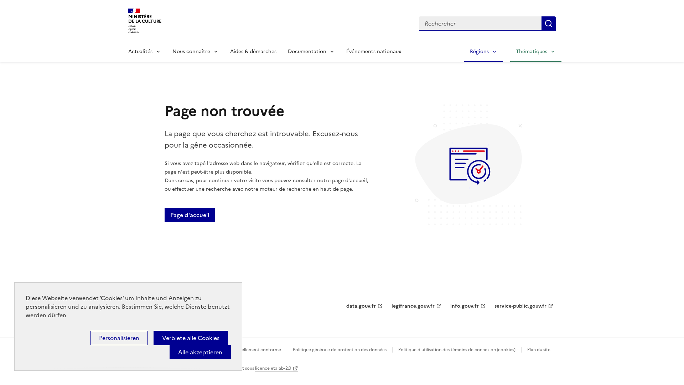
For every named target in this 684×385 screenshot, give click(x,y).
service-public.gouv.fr (520, 306)
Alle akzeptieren (200, 352)
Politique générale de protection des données (340, 349)
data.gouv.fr (361, 306)
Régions (479, 51)
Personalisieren (119, 338)
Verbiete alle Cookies (190, 338)
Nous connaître (191, 51)
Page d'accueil (189, 215)
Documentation (307, 51)
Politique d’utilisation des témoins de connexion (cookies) (456, 349)
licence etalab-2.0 (273, 368)
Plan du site (538, 349)
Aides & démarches (253, 51)
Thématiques (531, 51)
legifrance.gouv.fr (413, 306)
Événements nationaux (373, 51)
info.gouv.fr (464, 306)
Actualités (140, 51)
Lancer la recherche (549, 23)
